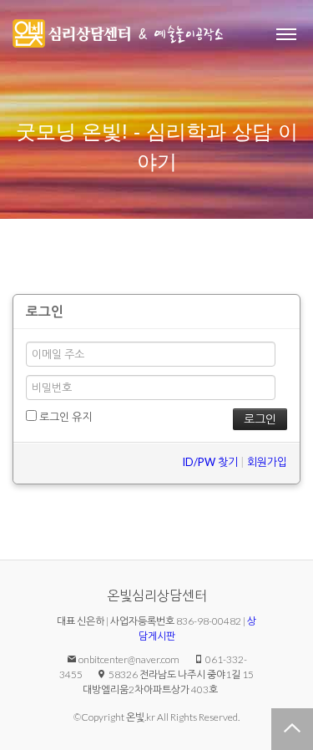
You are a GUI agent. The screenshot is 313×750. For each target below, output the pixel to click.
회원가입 (267, 462)
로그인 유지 (64, 416)
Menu (286, 33)
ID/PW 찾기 (210, 462)
